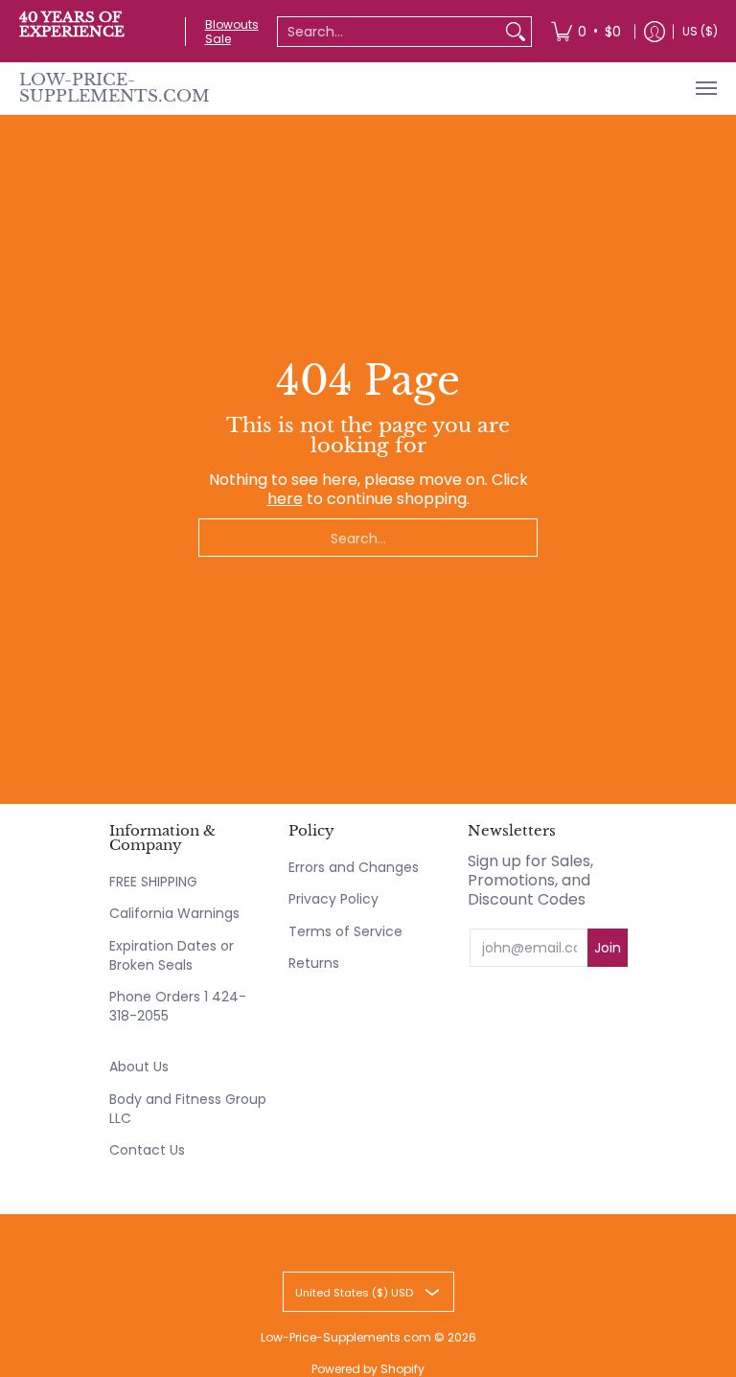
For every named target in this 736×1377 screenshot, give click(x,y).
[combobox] (389, 31)
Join (607, 947)
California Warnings (174, 913)
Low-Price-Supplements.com (114, 88)
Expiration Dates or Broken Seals (171, 955)
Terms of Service (345, 931)
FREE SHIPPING (153, 881)
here (285, 499)
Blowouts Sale (232, 31)
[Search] (515, 31)
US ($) (700, 31)
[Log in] (654, 31)
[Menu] (705, 88)
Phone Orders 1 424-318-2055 (177, 1006)
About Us (139, 1066)
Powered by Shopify (368, 1369)
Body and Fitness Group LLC (187, 1109)
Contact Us (147, 1149)
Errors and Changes (353, 867)
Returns (313, 963)
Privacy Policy (333, 898)
